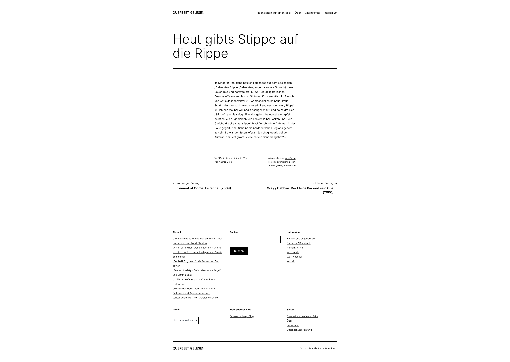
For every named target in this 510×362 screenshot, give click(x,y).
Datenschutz (312, 12)
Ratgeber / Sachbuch (299, 243)
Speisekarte (290, 165)
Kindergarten (275, 165)
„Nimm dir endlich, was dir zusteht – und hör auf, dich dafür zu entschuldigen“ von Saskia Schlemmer (197, 252)
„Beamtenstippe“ (240, 123)
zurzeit (291, 261)
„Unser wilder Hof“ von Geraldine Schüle (195, 297)
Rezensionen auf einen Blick (273, 12)
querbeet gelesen (188, 12)
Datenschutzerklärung (299, 329)
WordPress (331, 348)
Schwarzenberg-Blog (242, 316)
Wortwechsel (294, 256)
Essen (292, 161)
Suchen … (235, 232)
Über (298, 12)
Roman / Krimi (295, 247)
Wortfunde (290, 158)
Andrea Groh (225, 161)
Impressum (330, 12)
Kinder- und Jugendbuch (301, 238)
